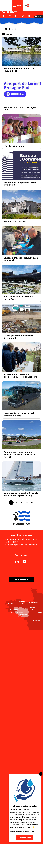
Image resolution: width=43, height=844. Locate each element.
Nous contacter (22, 580)
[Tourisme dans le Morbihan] (27, 5)
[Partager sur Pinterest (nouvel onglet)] (29, 16)
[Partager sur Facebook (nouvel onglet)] (3, 16)
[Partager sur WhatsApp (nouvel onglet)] (23, 16)
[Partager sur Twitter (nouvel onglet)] (10, 16)
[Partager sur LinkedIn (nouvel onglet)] (16, 16)
